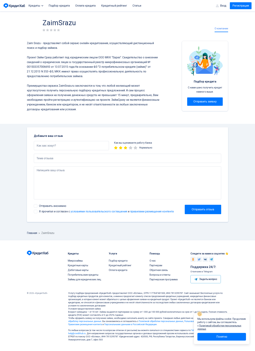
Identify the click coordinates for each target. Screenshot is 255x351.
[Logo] (14, 5)
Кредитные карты (78, 265)
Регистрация (240, 5)
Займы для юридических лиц (84, 279)
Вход (223, 5)
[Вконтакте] (205, 259)
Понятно (221, 336)
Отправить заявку (205, 101)
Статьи (137, 5)
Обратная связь (159, 270)
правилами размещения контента (152, 211)
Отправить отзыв (203, 209)
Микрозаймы (75, 260)
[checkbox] (35, 206)
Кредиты (34, 5)
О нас (153, 260)
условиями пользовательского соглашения (99, 211)
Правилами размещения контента (85, 324)
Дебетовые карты (78, 270)
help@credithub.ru (77, 333)
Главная (32, 233)
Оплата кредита (85, 5)
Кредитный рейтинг (114, 5)
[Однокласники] (193, 259)
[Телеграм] (211, 259)
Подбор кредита (59, 5)
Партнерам (156, 265)
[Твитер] (199, 259)
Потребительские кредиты (83, 274)
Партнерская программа (164, 279)
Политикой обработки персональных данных (161, 321)
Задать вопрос (208, 279)
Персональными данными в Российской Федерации (130, 324)
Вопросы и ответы (160, 274)
